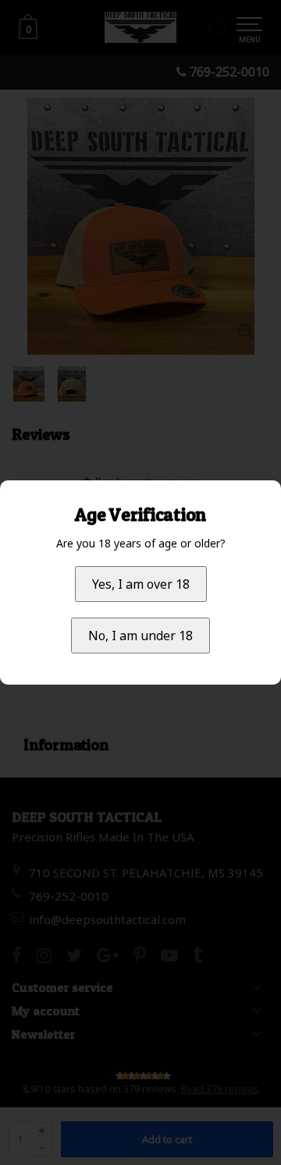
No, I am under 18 (140, 635)
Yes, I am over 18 (141, 584)
